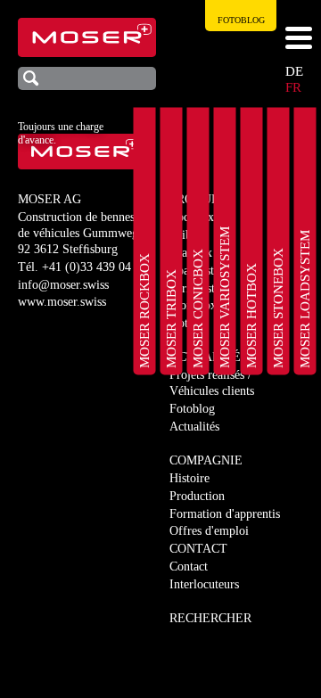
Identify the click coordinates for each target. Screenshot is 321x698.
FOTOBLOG (241, 20)
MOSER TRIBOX (171, 318)
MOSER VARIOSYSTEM (225, 297)
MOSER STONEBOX (278, 308)
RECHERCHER (210, 618)
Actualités (194, 426)
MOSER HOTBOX (251, 315)
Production (197, 496)
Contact (188, 566)
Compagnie (206, 460)
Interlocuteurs (204, 584)
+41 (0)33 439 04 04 (94, 267)
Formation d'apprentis (224, 514)
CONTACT (198, 548)
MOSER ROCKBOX (144, 310)
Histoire (189, 478)
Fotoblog (192, 408)
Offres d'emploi (209, 531)
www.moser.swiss (62, 301)
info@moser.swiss (63, 285)
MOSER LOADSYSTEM (305, 299)
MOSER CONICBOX (198, 308)
